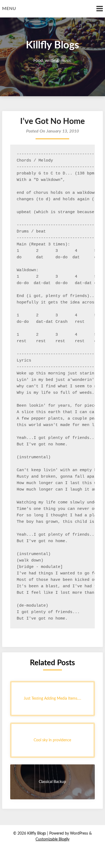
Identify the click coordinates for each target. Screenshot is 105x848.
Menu (9, 8)
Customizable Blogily (52, 839)
